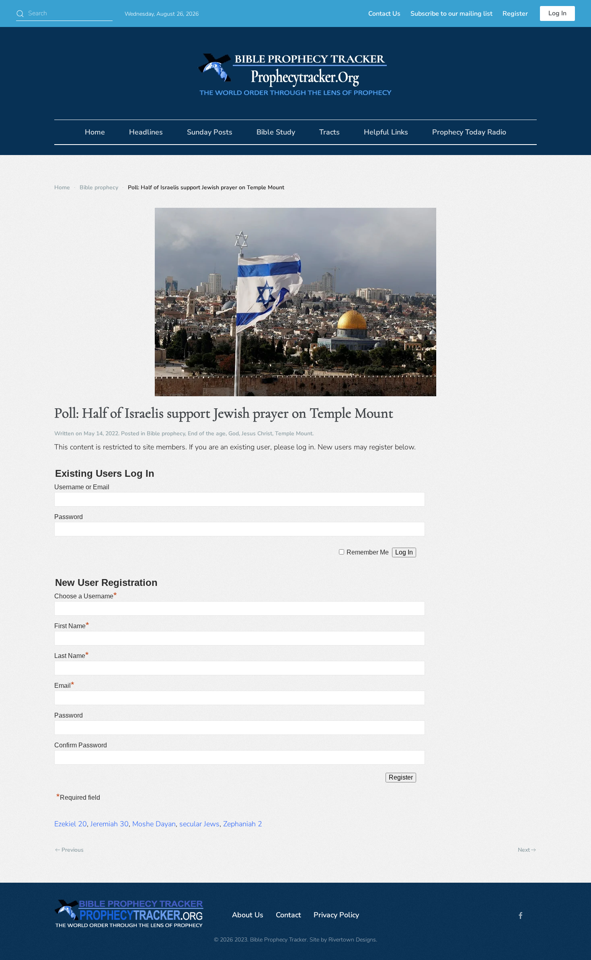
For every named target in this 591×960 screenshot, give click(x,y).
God (233, 433)
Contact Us (384, 13)
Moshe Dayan (154, 824)
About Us (247, 915)
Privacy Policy (336, 915)
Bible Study (276, 132)
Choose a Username (85, 596)
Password (68, 516)
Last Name (71, 655)
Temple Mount (293, 433)
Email (64, 685)
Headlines (146, 132)
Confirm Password (80, 745)
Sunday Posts (209, 132)
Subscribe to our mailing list (451, 13)
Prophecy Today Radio (469, 132)
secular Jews (199, 824)
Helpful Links (386, 132)
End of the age (207, 433)
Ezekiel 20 (70, 824)
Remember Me (368, 552)
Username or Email (81, 487)
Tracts (329, 132)
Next (524, 850)
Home (95, 132)
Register (515, 13)
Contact (288, 915)
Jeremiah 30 (109, 824)
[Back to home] (295, 73)
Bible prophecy (166, 433)
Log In (557, 13)
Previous (73, 850)
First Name (71, 626)
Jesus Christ (257, 433)
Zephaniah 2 (242, 824)
